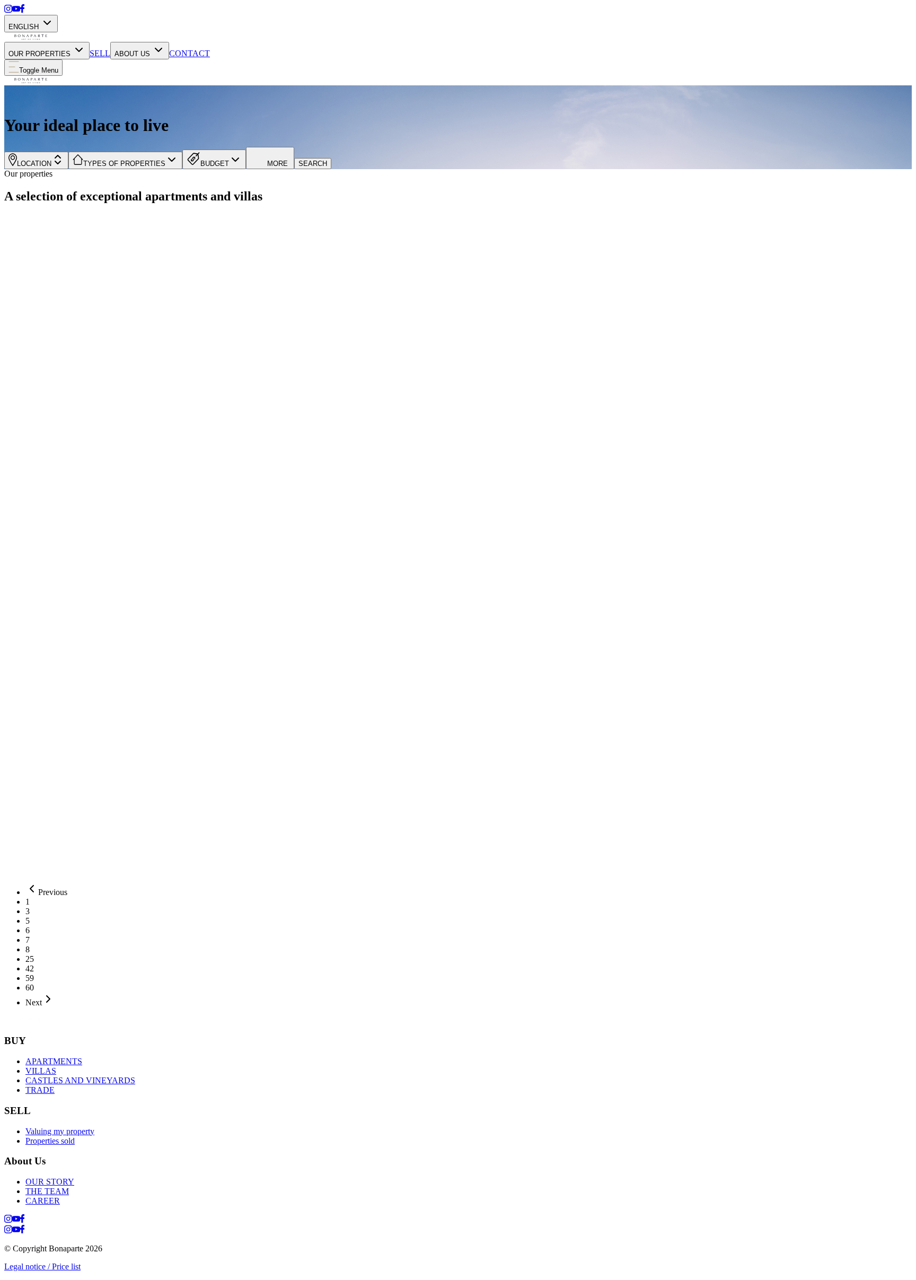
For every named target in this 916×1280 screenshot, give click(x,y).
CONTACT (189, 53)
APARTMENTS (53, 1061)
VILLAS (40, 1070)
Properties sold (50, 1140)
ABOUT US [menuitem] (132, 54)
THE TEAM (47, 1191)
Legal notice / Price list (42, 1266)
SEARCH (312, 164)
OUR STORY (49, 1181)
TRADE (40, 1089)
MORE (277, 164)
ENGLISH (23, 27)
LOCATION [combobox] (34, 164)
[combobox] (125, 160)
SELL (100, 53)
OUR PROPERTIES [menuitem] (39, 54)
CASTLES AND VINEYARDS (80, 1080)
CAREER (42, 1200)
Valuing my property (59, 1131)
